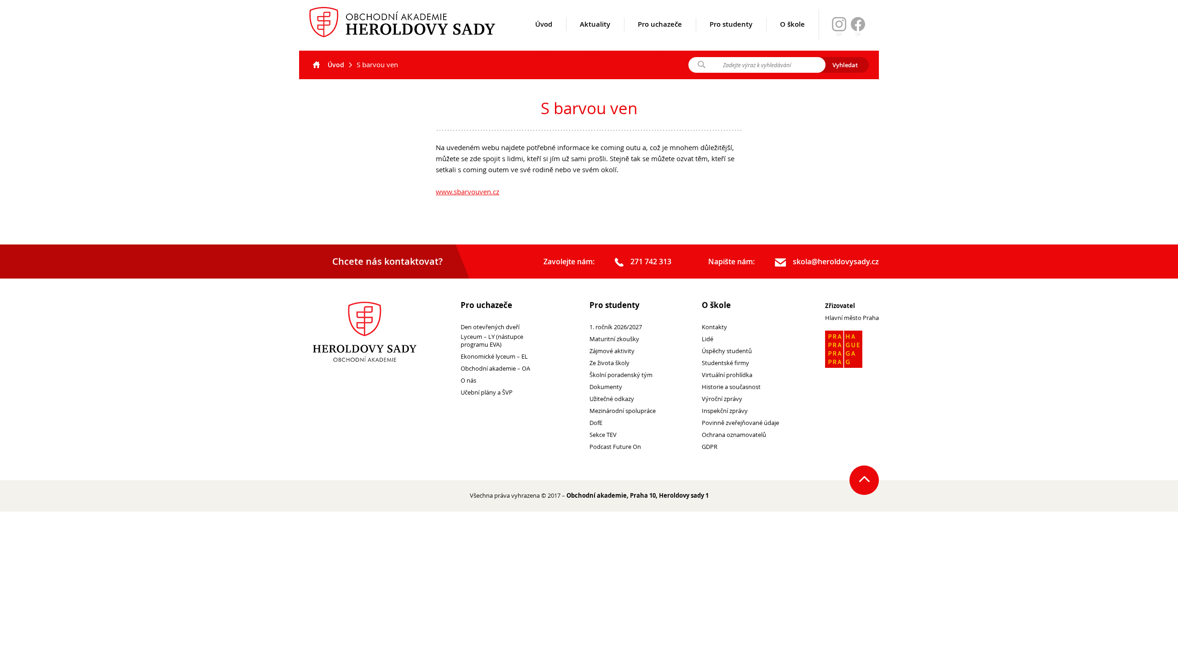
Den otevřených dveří (490, 327)
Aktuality (595, 24)
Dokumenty (605, 387)
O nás (468, 380)
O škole (792, 24)
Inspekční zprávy (725, 411)
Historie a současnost (731, 387)
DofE (595, 423)
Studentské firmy (725, 363)
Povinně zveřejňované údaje (740, 423)
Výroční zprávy (722, 399)
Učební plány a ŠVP (487, 392)
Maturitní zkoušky (614, 339)
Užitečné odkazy (611, 399)
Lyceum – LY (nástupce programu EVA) (492, 341)
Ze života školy (609, 363)
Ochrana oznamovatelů (734, 435)
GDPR (709, 447)
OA (857, 34)
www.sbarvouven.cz (467, 191)
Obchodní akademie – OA (495, 368)
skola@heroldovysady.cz (836, 262)
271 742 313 (650, 262)
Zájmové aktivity (612, 351)
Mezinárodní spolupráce (622, 411)
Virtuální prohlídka (727, 375)
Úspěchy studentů (727, 351)
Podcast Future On (615, 447)
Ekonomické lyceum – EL (494, 357)
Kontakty (714, 327)
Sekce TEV (603, 435)
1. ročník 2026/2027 (615, 327)
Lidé (707, 339)
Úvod (543, 24)
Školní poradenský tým (621, 375)
